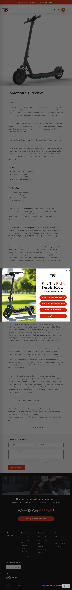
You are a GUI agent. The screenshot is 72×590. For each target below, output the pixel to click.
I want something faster (53, 309)
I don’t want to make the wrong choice (53, 303)
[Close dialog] (68, 270)
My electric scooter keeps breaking (53, 297)
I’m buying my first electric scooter (53, 315)
